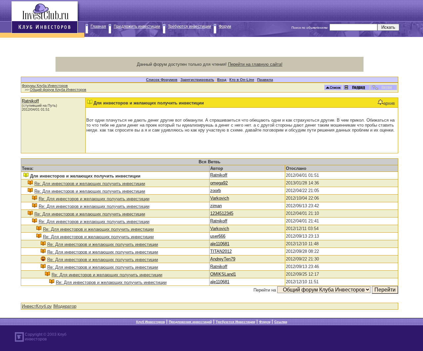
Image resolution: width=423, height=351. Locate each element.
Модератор (65, 306)
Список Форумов (161, 80)
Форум (225, 26)
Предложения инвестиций (190, 322)
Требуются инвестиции (189, 26)
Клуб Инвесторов (150, 322)
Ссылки (280, 322)
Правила (265, 80)
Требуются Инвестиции (235, 322)
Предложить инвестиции (137, 26)
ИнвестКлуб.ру (37, 306)
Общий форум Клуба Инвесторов (58, 90)
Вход (221, 80)
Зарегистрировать (197, 80)
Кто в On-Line (241, 80)
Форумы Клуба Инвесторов (45, 86)
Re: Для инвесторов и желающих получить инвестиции (89, 183)
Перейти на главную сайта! (255, 64)
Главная (98, 26)
